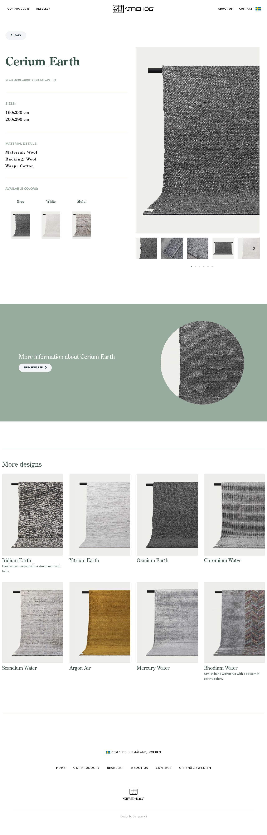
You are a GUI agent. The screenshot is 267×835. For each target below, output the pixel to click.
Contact (245, 9)
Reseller (43, 9)
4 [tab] (204, 266)
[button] (15, 35)
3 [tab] (200, 266)
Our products (18, 9)
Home (61, 768)
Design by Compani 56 (133, 816)
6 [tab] (212, 266)
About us (225, 9)
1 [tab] (191, 266)
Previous (141, 248)
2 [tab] (195, 266)
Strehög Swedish (195, 768)
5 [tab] (208, 266)
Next (254, 248)
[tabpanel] (146, 248)
